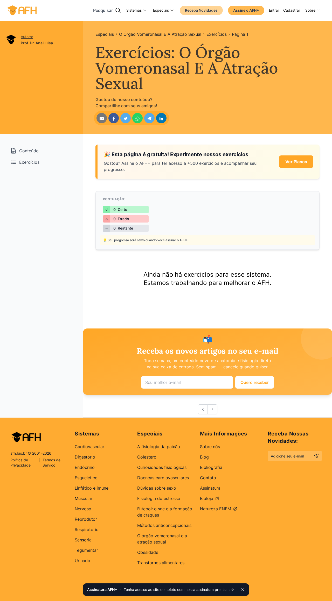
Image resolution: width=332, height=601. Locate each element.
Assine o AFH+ (246, 10)
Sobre (310, 10)
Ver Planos (296, 161)
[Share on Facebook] (113, 118)
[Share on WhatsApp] (137, 118)
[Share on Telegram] (149, 118)
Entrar (274, 10)
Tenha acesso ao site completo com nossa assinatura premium (160, 589)
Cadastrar (291, 10)
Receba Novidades (201, 10)
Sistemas (134, 10)
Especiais (161, 10)
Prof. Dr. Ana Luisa (37, 43)
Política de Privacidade (20, 462)
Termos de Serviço (51, 462)
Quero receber (254, 382)
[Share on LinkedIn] (161, 118)
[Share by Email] (101, 118)
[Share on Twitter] (125, 118)
